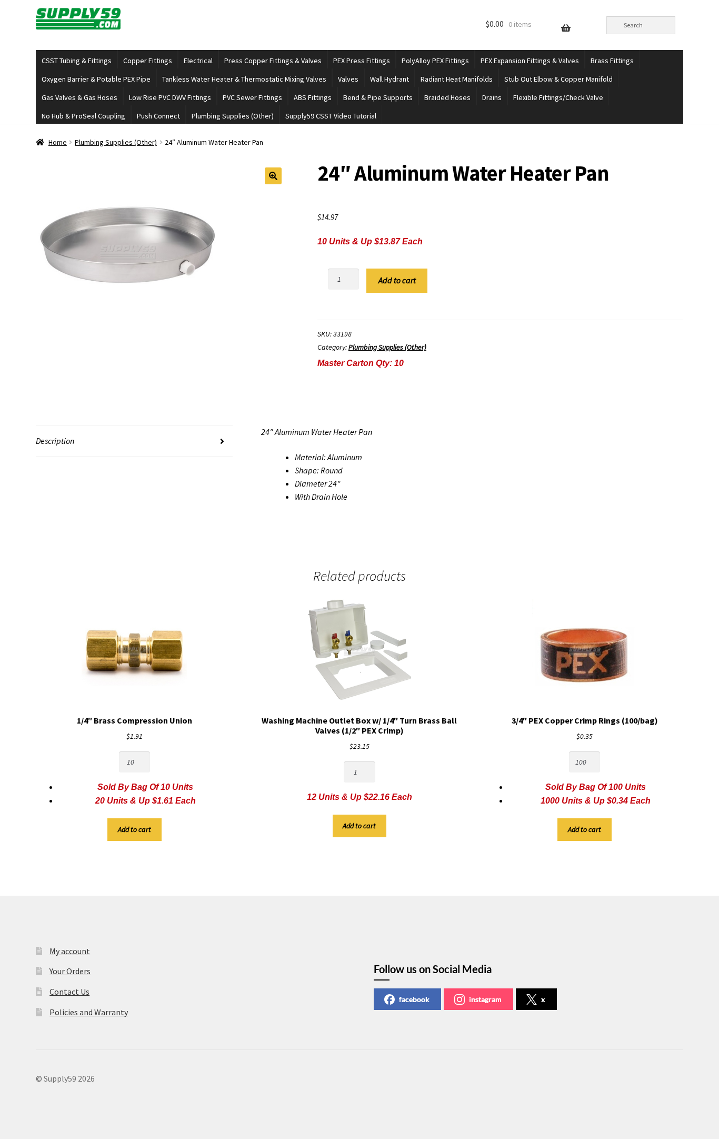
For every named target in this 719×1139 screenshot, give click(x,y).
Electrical (198, 60)
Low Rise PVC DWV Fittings (170, 97)
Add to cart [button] (134, 829)
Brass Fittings (612, 60)
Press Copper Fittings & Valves (273, 60)
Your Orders (70, 971)
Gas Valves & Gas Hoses (79, 97)
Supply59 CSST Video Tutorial (330, 116)
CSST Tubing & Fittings (77, 60)
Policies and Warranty (88, 1012)
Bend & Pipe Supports (378, 97)
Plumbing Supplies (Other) (233, 116)
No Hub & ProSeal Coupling (83, 116)
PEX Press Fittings (361, 60)
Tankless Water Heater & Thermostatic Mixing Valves (244, 79)
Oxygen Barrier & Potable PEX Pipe (96, 79)
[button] (273, 175)
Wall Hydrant (389, 79)
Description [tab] (55, 440)
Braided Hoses (447, 97)
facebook (414, 999)
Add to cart (397, 280)
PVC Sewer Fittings (252, 97)
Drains (492, 97)
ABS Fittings (313, 97)
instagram (485, 999)
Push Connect (158, 116)
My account (69, 951)
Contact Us (69, 991)
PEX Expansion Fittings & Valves (530, 60)
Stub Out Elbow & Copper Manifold (558, 79)
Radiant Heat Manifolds (457, 79)
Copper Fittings (147, 60)
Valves (348, 79)
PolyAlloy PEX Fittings (435, 60)
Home (57, 142)
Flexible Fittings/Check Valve (558, 97)
